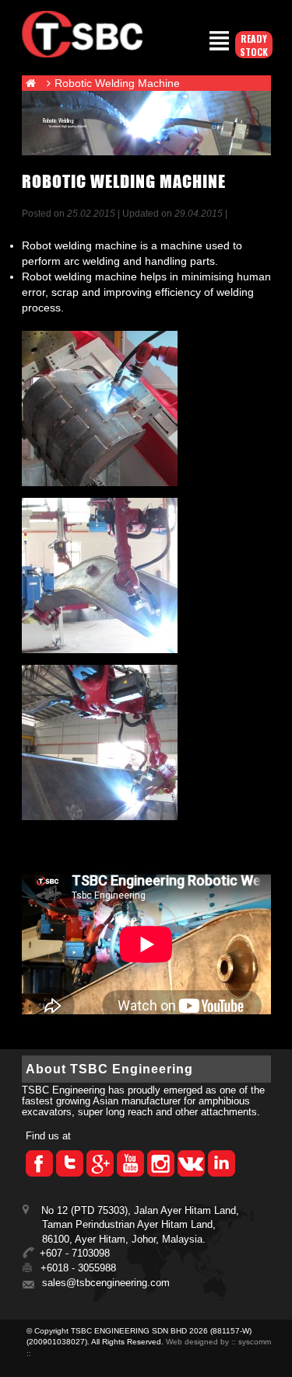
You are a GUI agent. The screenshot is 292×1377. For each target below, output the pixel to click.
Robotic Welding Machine (117, 83)
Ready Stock (254, 45)
